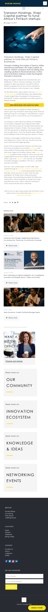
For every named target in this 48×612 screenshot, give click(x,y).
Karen (7, 530)
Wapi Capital (33, 67)
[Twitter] (9, 561)
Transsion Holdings (11, 65)
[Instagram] (13, 561)
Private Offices (10, 511)
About (7, 551)
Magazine (8, 553)
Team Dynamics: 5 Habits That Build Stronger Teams (22, 312)
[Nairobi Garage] (13, 3)
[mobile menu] (45, 3)
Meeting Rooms (10, 518)
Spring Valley (9, 536)
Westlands (8, 534)
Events (7, 555)
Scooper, (19, 159)
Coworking (9, 513)
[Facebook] (6, 561)
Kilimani (7, 532)
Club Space (9, 515)
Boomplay (33, 148)
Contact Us (9, 549)
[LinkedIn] (16, 561)
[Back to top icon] (24, 599)
